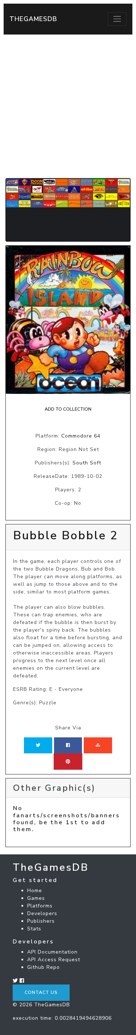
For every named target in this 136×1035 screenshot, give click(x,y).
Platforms (40, 905)
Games (36, 898)
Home (34, 890)
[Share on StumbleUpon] (98, 745)
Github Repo (43, 967)
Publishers (41, 921)
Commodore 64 (80, 435)
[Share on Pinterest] (68, 761)
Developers (42, 913)
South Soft (87, 462)
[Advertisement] (68, 106)
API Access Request (53, 959)
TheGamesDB (33, 19)
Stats (34, 928)
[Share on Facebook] (68, 745)
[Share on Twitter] (38, 745)
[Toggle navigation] (117, 18)
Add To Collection (68, 409)
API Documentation (52, 952)
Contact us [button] (41, 992)
